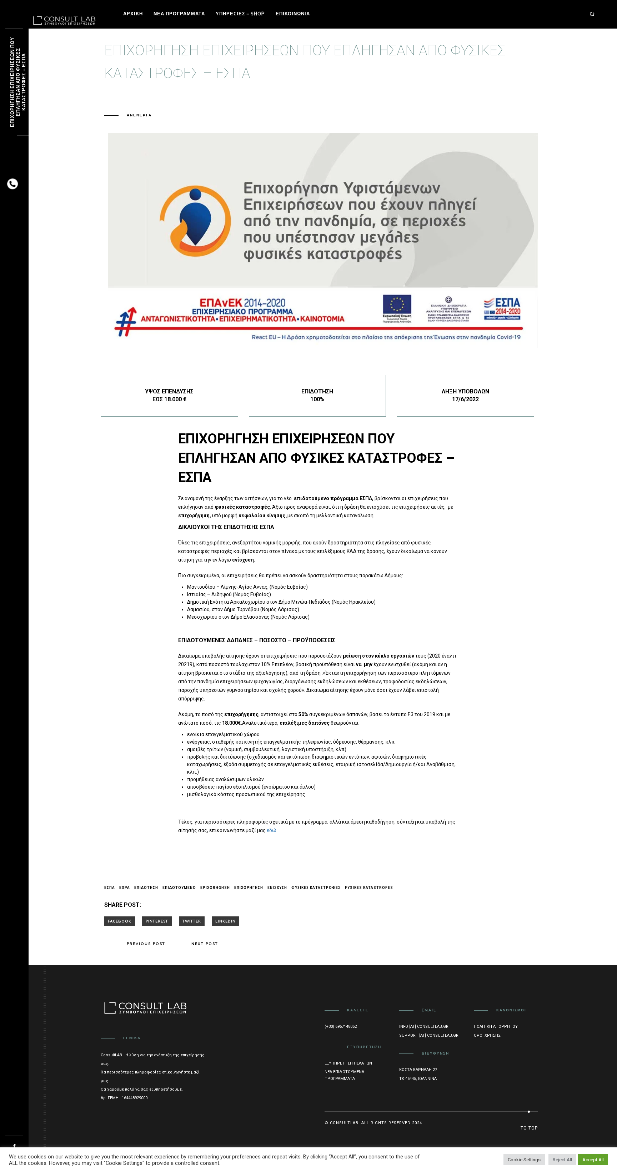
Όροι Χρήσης (487, 1035)
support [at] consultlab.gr (428, 1035)
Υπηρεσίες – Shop (240, 13)
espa (124, 888)
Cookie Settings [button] (524, 1159)
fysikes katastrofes (369, 888)
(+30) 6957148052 (341, 1026)
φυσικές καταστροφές (316, 888)
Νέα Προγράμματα (179, 13)
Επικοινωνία (293, 13)
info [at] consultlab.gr (423, 1026)
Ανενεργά (139, 115)
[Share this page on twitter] (192, 921)
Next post (204, 943)
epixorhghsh (215, 888)
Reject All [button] (562, 1159)
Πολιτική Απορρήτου (496, 1026)
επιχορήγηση (248, 888)
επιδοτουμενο (179, 888)
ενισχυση (277, 888)
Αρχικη (133, 13)
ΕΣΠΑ (109, 888)
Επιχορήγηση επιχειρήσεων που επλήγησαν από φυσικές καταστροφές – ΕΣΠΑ (17, 82)
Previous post (146, 943)
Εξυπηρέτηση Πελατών (348, 1063)
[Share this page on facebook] (119, 921)
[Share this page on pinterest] (157, 921)
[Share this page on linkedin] (225, 921)
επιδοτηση (146, 888)
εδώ (271, 830)
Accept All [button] (593, 1159)
